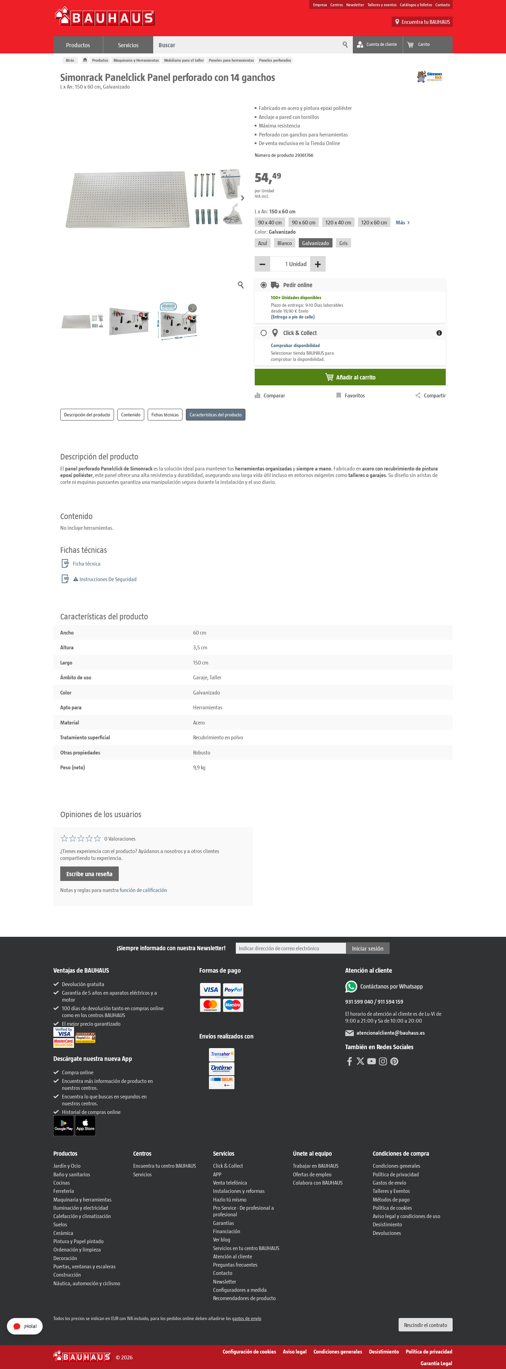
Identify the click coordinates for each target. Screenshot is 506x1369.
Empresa (320, 4)
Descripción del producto (87, 414)
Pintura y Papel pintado (78, 1241)
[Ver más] (221, 1068)
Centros (336, 4)
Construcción (67, 1274)
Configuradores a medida (240, 1289)
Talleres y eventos (382, 4)
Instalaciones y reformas (239, 1190)
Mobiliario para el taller (184, 60)
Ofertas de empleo (312, 1174)
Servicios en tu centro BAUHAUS (246, 1248)
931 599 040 (359, 1001)
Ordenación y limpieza (77, 1249)
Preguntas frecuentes (235, 1264)
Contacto (442, 4)
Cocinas (61, 1182)
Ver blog (221, 1239)
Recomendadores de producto (244, 1298)
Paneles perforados (275, 60)
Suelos (60, 1224)
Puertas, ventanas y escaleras (84, 1266)
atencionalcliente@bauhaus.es (391, 1032)
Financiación (226, 1231)
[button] (243, 198)
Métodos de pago (391, 1199)
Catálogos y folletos (416, 4)
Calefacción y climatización (82, 1216)
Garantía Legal (436, 1363)
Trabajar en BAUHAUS (315, 1165)
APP (217, 1174)
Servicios (128, 45)
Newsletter (355, 4)
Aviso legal (295, 1351)
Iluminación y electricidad (80, 1207)
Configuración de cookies (249, 1351)
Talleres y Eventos (391, 1190)
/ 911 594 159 (388, 1001)
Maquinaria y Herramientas (136, 60)
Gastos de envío (389, 1182)
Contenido (130, 414)
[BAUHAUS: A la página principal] (105, 19)
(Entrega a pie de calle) (293, 317)
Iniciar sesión (367, 948)
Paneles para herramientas (231, 60)
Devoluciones (387, 1232)
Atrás (70, 60)
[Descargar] (64, 1125)
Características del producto (216, 414)
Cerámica (63, 1232)
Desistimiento (387, 1224)
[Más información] (439, 332)
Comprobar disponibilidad (295, 345)
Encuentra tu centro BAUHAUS (164, 1165)
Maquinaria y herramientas (82, 1199)
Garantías (223, 1222)
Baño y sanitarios (71, 1174)
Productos (78, 45)
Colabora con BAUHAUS (317, 1182)
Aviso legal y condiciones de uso (406, 1216)
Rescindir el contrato (425, 1324)
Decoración (65, 1258)
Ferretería (63, 1190)
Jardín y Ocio (67, 1165)
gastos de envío (246, 1318)
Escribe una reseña (89, 874)
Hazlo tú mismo (229, 1199)
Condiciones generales (396, 1165)
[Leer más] (221, 1002)
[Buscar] (344, 44)
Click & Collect (228, 1165)
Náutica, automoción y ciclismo (86, 1283)
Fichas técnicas (165, 414)
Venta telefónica (230, 1182)
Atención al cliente (232, 1256)
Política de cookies (392, 1207)
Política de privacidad (396, 1174)
